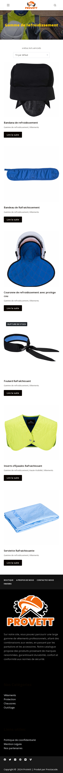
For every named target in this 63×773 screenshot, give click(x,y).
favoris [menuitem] (7, 584)
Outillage (9, 707)
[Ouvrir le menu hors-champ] (8, 5)
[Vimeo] (30, 759)
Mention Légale (13, 744)
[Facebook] (5, 759)
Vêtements (34, 127)
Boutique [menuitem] (8, 580)
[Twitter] (10, 759)
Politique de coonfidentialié (20, 740)
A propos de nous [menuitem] (25, 580)
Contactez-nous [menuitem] (45, 580)
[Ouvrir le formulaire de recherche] (55, 5)
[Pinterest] (20, 759)
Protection (10, 699)
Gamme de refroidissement (16, 127)
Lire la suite (13, 134)
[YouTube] (25, 759)
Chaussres (10, 703)
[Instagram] (15, 759)
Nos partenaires (13, 748)
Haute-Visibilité (36, 470)
